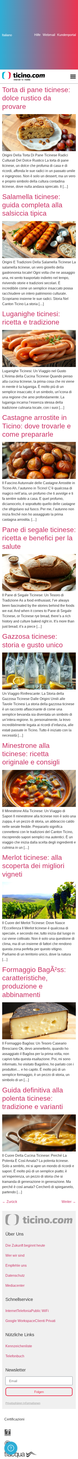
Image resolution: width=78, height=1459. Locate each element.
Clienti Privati (45, 1321)
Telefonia (24, 1311)
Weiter (69, 1202)
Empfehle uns (16, 1265)
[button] (73, 76)
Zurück (9, 1202)
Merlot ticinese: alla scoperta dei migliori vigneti (33, 866)
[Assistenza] (10, 1448)
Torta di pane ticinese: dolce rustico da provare (36, 98)
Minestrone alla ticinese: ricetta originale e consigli (31, 754)
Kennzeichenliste (18, 1346)
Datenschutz (15, 1275)
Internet (11, 1311)
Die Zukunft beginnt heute (25, 1245)
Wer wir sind (14, 1255)
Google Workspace (20, 1321)
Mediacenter (14, 1285)
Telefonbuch (14, 1356)
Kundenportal (66, 35)
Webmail (49, 35)
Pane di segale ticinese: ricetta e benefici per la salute (39, 538)
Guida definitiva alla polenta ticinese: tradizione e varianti (32, 1098)
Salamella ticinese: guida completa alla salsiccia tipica (32, 205)
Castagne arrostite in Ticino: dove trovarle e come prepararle (36, 426)
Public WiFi (40, 1311)
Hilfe (37, 35)
